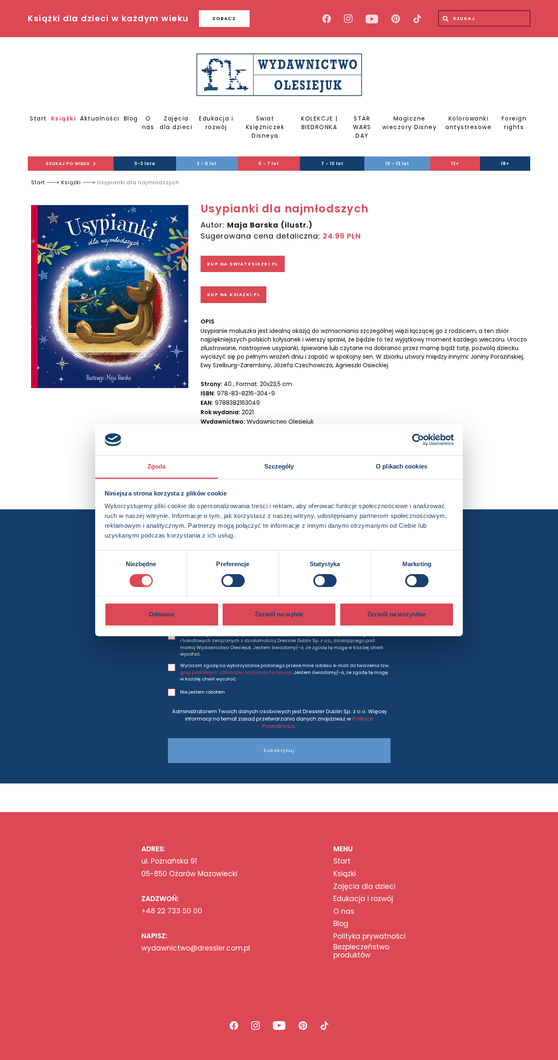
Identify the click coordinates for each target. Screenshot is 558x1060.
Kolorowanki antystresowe (468, 122)
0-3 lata (144, 164)
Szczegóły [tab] (279, 466)
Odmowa (161, 614)
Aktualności (100, 118)
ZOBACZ (224, 18)
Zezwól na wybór (279, 614)
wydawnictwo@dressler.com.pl (195, 948)
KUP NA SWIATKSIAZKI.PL (242, 264)
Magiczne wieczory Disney (409, 122)
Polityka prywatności (369, 936)
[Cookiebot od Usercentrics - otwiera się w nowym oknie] (418, 439)
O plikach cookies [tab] (401, 466)
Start (38, 118)
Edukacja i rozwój (216, 122)
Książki (63, 118)
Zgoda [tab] (156, 466)
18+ (505, 164)
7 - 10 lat (332, 164)
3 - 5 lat (207, 164)
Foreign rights (514, 122)
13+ (455, 164)
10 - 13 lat (397, 164)
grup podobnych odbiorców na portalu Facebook (236, 672)
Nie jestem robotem (202, 692)
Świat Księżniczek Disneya (265, 127)
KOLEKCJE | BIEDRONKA (319, 122)
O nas (148, 122)
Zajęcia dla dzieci (176, 122)
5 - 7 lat (269, 164)
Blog (131, 118)
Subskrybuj (279, 750)
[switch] (233, 580)
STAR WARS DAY (362, 127)
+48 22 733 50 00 (171, 911)
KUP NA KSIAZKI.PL (233, 294)
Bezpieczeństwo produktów (361, 951)
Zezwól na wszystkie (396, 614)
